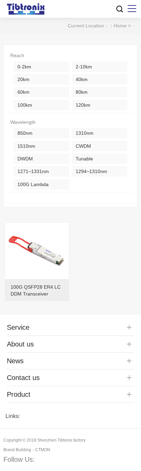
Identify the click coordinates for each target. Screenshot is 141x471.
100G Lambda (33, 184)
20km (23, 79)
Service (18, 327)
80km (82, 92)
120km (83, 105)
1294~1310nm (91, 171)
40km (82, 79)
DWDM (25, 158)
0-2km (24, 66)
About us (20, 344)
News (15, 361)
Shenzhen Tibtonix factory (61, 440)
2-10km (84, 66)
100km (24, 105)
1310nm (84, 133)
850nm (25, 133)
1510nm (26, 146)
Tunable (84, 158)
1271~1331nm (33, 171)
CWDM (83, 146)
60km (23, 92)
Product (18, 394)
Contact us (23, 377)
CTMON (42, 449)
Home (120, 25)
